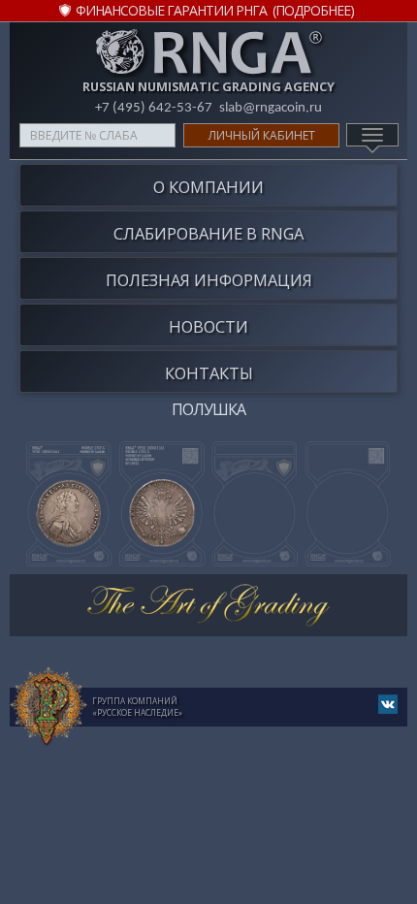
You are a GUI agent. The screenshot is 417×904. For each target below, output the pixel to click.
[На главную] (48, 707)
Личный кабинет (261, 135)
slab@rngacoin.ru (270, 108)
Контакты (209, 373)
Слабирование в (208, 233)
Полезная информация (209, 280)
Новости (208, 326)
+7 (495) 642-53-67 (153, 108)
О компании (208, 187)
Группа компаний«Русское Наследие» (137, 706)
